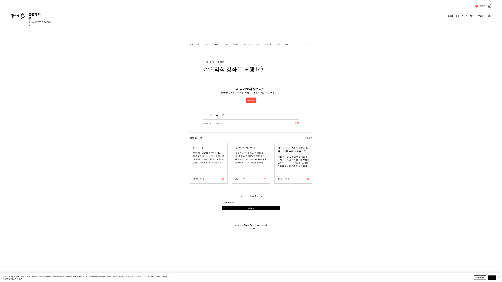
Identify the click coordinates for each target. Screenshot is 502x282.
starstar (216, 44)
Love (226, 44)
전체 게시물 (194, 44)
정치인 (268, 44)
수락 (492, 277)
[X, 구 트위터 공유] (210, 115)
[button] (489, 6)
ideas (206, 44)
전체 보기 (308, 138)
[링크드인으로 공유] (216, 115)
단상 (258, 44)
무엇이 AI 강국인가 (245, 147)
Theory (235, 44)
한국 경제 (198, 147)
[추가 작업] (297, 61)
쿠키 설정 (480, 277)
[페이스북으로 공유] (204, 115)
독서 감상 (247, 44)
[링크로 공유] (223, 115)
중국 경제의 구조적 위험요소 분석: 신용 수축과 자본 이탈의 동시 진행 (293, 149)
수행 (287, 44)
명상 (278, 44)
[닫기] (498, 277)
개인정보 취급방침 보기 (12, 278)
